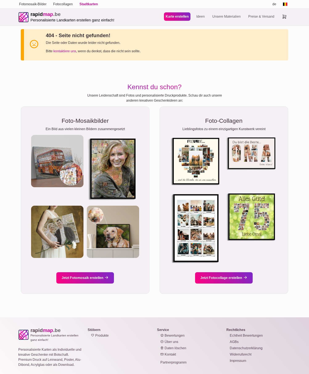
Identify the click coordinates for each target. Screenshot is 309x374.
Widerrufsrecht (240, 354)
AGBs (234, 342)
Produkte (101, 335)
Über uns (171, 342)
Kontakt (170, 354)
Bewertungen (174, 335)
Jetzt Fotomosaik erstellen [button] (83, 278)
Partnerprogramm (173, 362)
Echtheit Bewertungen (246, 335)
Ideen (200, 16)
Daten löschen (175, 348)
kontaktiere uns (64, 51)
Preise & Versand (261, 16)
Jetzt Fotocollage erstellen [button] (221, 278)
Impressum (238, 360)
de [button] (274, 4)
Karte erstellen (177, 16)
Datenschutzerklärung (246, 348)
